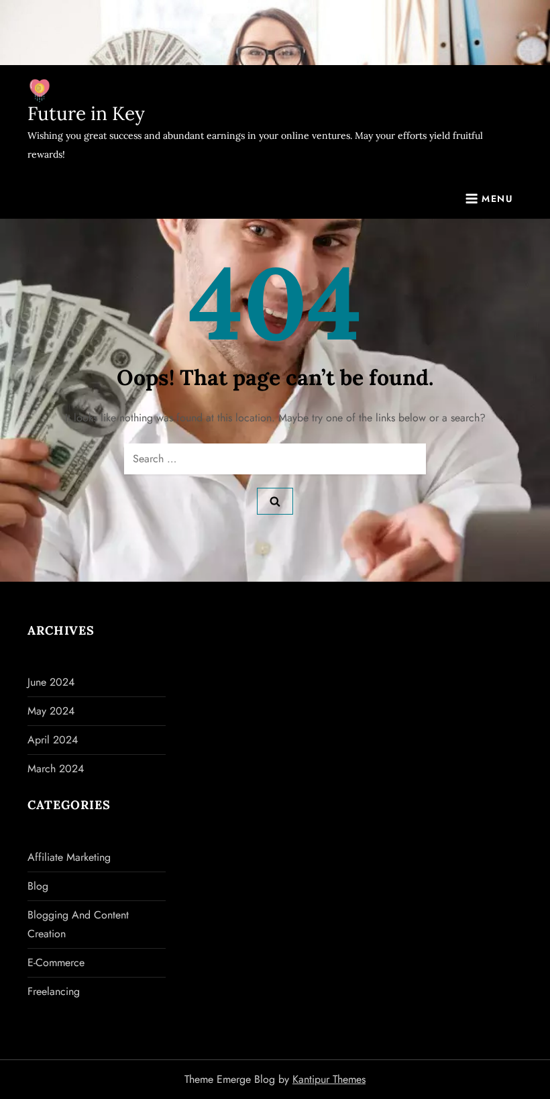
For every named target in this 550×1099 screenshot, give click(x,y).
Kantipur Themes (329, 1079)
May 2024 (51, 711)
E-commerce (56, 962)
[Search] (275, 501)
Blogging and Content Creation (78, 924)
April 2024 (53, 739)
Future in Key (86, 113)
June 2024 (51, 682)
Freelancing (54, 991)
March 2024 (56, 768)
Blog (38, 886)
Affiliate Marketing (69, 857)
